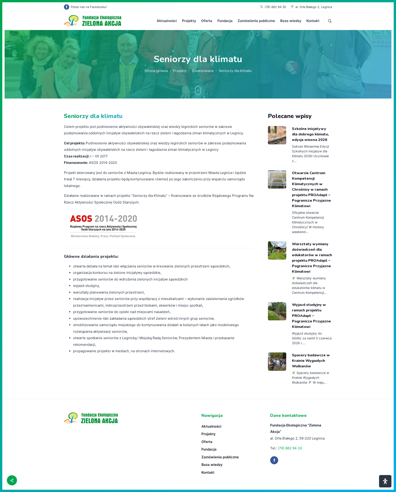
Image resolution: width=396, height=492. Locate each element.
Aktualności (167, 21)
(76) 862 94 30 (275, 7)
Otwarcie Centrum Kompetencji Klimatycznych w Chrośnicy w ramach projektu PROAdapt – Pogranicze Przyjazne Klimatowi (311, 189)
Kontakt (312, 21)
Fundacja (225, 21)
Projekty (189, 21)
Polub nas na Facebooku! (89, 7)
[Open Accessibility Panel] (385, 481)
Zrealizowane (203, 71)
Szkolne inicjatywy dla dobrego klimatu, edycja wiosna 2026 (310, 134)
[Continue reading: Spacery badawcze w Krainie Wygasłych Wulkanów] (277, 361)
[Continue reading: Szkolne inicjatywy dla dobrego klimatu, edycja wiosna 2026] (277, 135)
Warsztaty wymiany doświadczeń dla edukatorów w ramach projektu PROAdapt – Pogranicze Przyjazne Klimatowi (312, 258)
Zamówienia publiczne (256, 21)
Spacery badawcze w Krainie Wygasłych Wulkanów (311, 361)
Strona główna (156, 71)
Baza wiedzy (290, 21)
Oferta (206, 21)
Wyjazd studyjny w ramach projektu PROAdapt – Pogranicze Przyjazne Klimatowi (311, 315)
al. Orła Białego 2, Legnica (313, 7)
